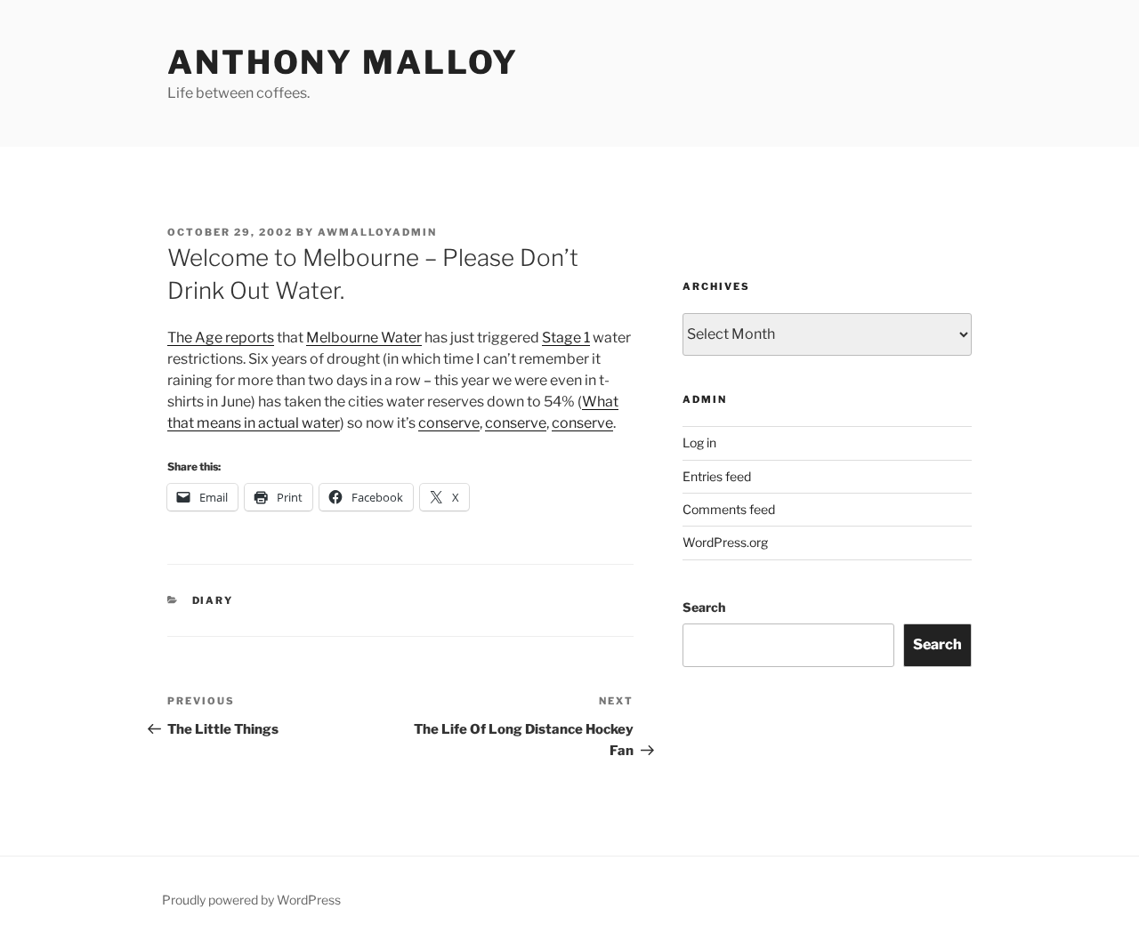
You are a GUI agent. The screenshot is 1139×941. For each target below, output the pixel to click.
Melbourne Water (364, 337)
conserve (449, 422)
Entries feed (717, 476)
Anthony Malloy (343, 62)
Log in (699, 442)
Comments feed (729, 509)
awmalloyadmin (377, 232)
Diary (213, 600)
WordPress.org (725, 542)
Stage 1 (566, 337)
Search (704, 607)
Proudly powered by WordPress (251, 899)
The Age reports (220, 337)
